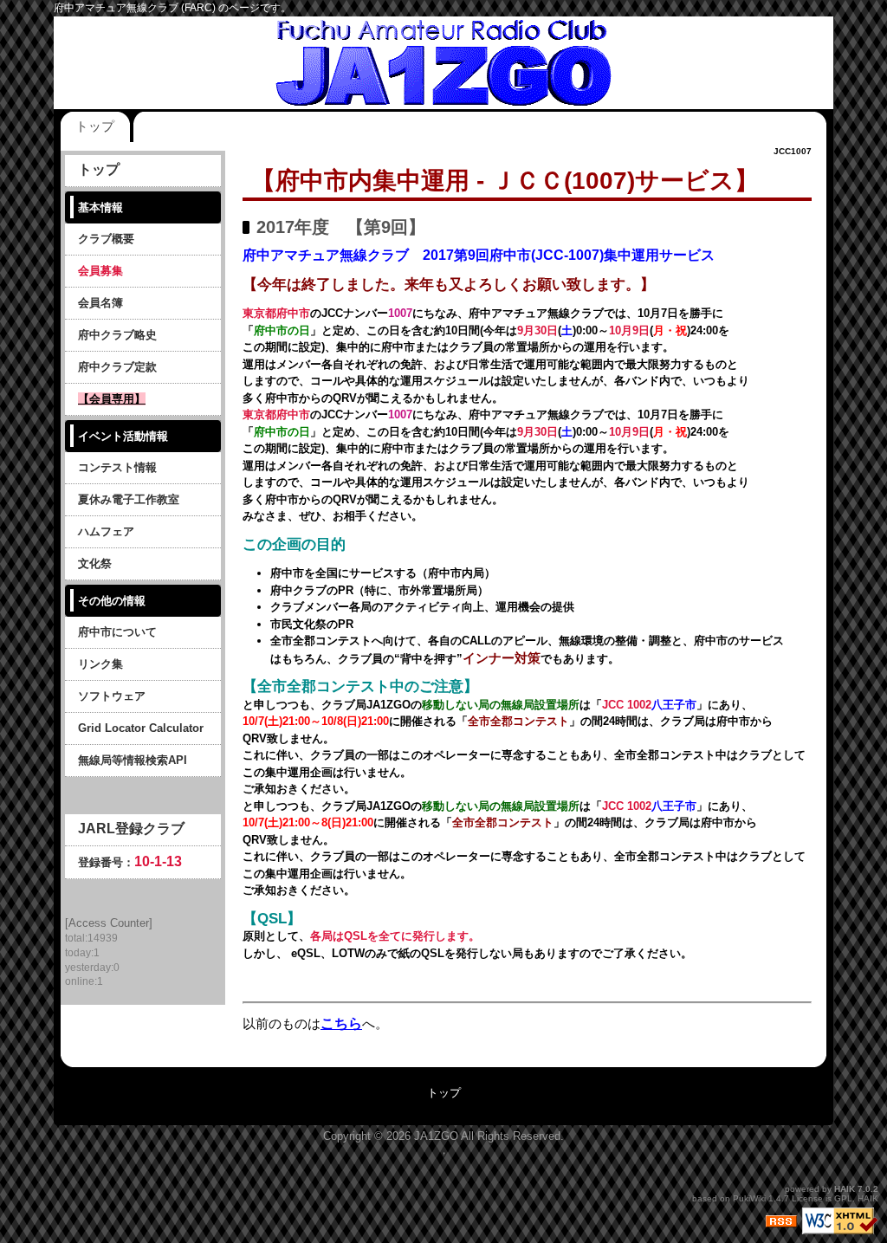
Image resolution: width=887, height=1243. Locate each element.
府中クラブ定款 (117, 366)
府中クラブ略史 (117, 334)
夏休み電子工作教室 (128, 499)
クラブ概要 (106, 238)
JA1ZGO (436, 1136)
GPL (843, 1198)
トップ (94, 126)
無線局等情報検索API (132, 760)
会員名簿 (100, 302)
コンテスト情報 (117, 467)
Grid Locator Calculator (141, 728)
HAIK (844, 1189)
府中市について (117, 631)
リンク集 (100, 663)
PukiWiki (749, 1198)
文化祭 (95, 563)
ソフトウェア (112, 695)
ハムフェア (106, 531)
